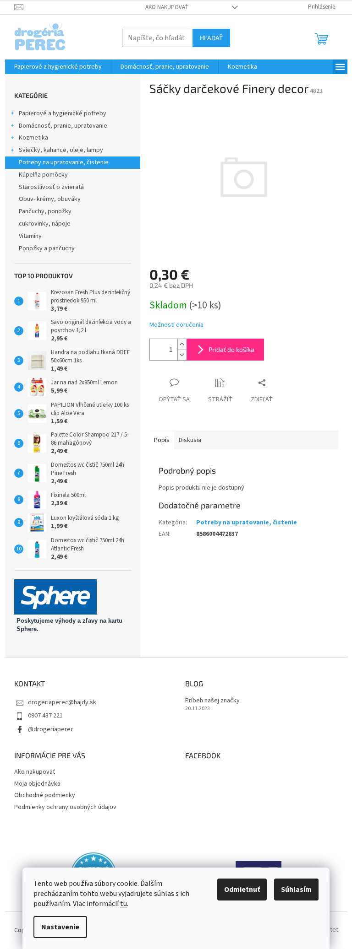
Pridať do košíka (231, 349)
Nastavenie (60, 927)
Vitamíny (30, 236)
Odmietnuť (242, 889)
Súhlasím (296, 889)
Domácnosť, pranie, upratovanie (63, 125)
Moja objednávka (37, 783)
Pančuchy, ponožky (45, 211)
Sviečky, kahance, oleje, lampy (61, 150)
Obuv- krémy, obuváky (50, 199)
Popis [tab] (162, 440)
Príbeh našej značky (212, 700)
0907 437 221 (45, 715)
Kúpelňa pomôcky (43, 174)
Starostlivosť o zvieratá (51, 187)
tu (123, 904)
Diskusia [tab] (190, 440)
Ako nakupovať (166, 7)
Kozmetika (33, 137)
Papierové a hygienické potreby (62, 113)
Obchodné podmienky (44, 795)
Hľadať (211, 38)
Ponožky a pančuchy (47, 248)
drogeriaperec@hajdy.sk (62, 702)
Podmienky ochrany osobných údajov (65, 807)
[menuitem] (58, 66)
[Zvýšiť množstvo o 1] (182, 344)
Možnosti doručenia (176, 325)
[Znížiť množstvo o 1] (182, 355)
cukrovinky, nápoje (45, 223)
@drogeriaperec (51, 729)
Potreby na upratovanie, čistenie (64, 162)
